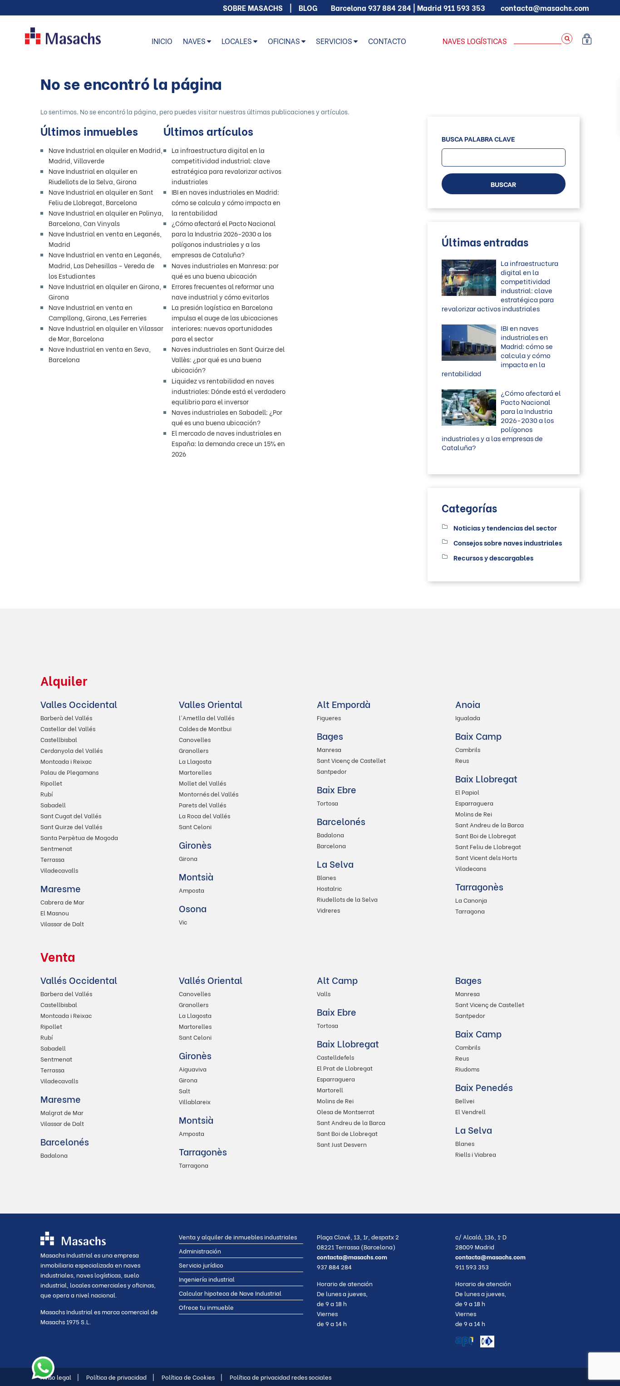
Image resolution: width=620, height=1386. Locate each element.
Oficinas (284, 40)
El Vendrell (470, 1111)
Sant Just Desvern (342, 1144)
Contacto (387, 40)
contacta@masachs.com (545, 7)
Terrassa (52, 859)
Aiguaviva (193, 1068)
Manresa (329, 749)
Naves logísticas (475, 40)
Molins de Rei (473, 813)
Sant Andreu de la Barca (489, 824)
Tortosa (327, 802)
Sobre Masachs (253, 7)
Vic (183, 921)
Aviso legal (59, 1376)
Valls (323, 993)
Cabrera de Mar (62, 901)
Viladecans (470, 868)
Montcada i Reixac (66, 761)
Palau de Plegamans (69, 771)
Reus (462, 760)
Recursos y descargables (493, 557)
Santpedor (332, 771)
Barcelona (331, 845)
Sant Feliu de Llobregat (488, 846)
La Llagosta (195, 761)
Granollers (193, 750)
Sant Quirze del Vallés (71, 826)
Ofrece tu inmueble (206, 1306)
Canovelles (195, 739)
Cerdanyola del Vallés (71, 750)
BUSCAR (503, 184)
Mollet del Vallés (202, 782)
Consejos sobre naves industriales (507, 542)
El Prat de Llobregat (345, 1067)
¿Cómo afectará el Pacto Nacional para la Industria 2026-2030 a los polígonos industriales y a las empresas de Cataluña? (501, 420)
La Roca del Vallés (204, 815)
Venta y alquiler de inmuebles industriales (238, 1236)
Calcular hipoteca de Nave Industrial (230, 1292)
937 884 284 (389, 7)
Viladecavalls (59, 869)
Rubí (46, 793)
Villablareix (195, 1101)
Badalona (330, 834)
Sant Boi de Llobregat (485, 835)
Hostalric (329, 888)
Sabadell (53, 804)
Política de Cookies (192, 1376)
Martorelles (195, 771)
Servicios (334, 40)
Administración (200, 1250)
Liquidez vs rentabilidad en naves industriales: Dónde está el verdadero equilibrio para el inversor (228, 391)
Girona (188, 858)
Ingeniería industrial (207, 1278)
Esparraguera (474, 802)
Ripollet (51, 782)
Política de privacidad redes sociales (280, 1376)
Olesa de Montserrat (345, 1111)
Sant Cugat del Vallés (70, 815)
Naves (194, 40)
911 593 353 (464, 7)
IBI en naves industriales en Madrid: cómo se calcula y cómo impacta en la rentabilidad (226, 202)
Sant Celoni (195, 826)
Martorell (330, 1089)
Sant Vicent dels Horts (486, 857)
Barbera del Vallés (66, 993)
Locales (236, 40)
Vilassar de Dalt (62, 923)
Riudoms (467, 1068)
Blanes (326, 877)
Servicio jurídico (201, 1264)
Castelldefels (335, 1056)
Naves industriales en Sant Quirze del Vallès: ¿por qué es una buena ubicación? (228, 359)
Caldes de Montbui (205, 728)
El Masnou (54, 912)
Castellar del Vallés (67, 728)
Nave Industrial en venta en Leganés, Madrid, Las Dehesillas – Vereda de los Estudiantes (105, 265)
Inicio (162, 40)
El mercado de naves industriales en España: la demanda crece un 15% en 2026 (228, 443)
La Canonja (471, 899)
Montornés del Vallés (208, 793)
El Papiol (467, 791)
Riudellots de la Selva (347, 899)
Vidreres (328, 909)
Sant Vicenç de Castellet (351, 760)
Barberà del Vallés (66, 717)
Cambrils (467, 749)
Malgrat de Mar (62, 1112)
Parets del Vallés (202, 804)
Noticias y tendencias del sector (505, 527)
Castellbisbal (58, 739)
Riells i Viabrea (475, 1154)
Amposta (191, 889)
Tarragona (470, 910)
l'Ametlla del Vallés (206, 717)
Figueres (329, 717)
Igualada (467, 717)
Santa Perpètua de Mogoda (79, 837)
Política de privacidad (120, 1376)
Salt (184, 1090)
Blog (308, 7)
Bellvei (464, 1100)
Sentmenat (56, 848)
